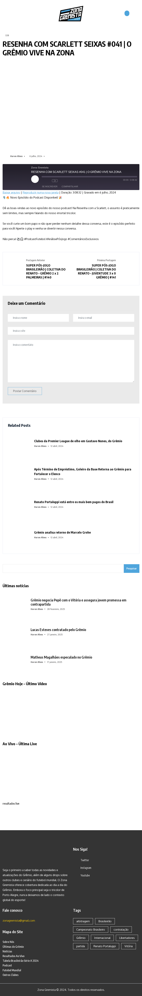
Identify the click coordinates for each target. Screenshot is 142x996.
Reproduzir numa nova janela (41, 192)
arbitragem (83, 921)
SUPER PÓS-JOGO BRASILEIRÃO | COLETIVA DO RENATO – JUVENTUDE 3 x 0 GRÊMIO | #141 (96, 271)
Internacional (102, 938)
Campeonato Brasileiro (90, 929)
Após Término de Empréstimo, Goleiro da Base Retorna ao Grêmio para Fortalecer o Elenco (82, 471)
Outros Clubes (11, 975)
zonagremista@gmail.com (19, 920)
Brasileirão (105, 921)
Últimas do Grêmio (13, 946)
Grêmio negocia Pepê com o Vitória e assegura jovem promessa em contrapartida (78, 602)
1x (55, 180)
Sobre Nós (8, 942)
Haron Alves (16, 156)
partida (80, 946)
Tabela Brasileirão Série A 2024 (21, 960)
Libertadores (127, 938)
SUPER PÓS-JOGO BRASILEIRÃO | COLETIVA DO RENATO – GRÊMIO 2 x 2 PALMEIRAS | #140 (45, 271)
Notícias (7, 951)
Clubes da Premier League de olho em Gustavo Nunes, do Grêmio (78, 441)
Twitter (85, 860)
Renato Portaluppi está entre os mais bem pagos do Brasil (73, 502)
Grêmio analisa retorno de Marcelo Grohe (62, 532)
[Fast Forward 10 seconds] (61, 180)
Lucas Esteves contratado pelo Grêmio (58, 630)
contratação (121, 929)
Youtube (85, 875)
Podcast (7, 965)
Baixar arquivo (11, 192)
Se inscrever (49, 186)
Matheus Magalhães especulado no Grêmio (61, 657)
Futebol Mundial (12, 970)
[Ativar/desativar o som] (43, 180)
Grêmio (81, 938)
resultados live (11, 803)
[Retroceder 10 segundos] (48, 180)
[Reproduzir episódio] (35, 179)
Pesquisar (131, 568)
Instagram (86, 867)
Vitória (129, 946)
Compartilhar (70, 186)
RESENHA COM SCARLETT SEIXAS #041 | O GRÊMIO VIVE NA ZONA (67, 48)
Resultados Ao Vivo (13, 956)
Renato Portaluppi (105, 946)
